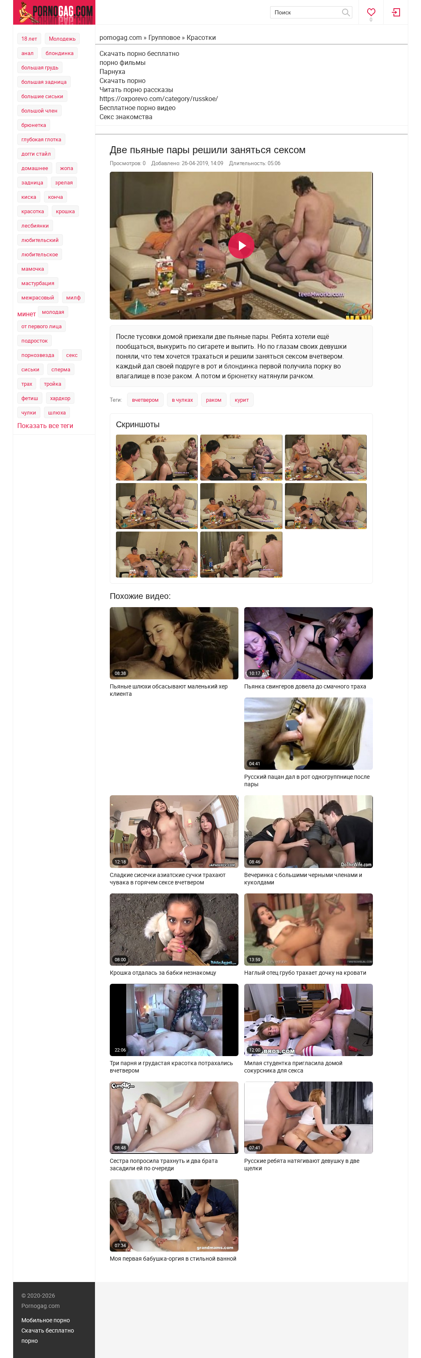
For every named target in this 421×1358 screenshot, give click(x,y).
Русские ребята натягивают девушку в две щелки (301, 1164)
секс (72, 355)
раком (214, 399)
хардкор (60, 398)
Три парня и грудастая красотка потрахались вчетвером (171, 1066)
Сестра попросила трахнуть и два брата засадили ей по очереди (164, 1164)
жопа (66, 168)
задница (32, 182)
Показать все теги (45, 425)
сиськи (30, 369)
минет (26, 313)
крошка (65, 211)
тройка (52, 383)
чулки (28, 412)
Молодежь (62, 38)
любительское (39, 254)
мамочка (32, 268)
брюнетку (242, 375)
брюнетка (33, 125)
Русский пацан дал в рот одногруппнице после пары (307, 780)
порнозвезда (37, 355)
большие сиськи (42, 96)
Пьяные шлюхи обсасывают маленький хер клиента (169, 690)
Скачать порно (122, 80)
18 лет (29, 38)
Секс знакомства (126, 116)
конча (55, 196)
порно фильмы (122, 62)
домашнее (34, 168)
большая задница (44, 81)
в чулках (182, 399)
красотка (32, 211)
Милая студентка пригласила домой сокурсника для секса (293, 1066)
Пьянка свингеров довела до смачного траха (305, 686)
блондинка (60, 53)
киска (28, 196)
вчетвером (145, 399)
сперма (60, 369)
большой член (39, 110)
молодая (53, 311)
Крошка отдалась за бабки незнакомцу (163, 972)
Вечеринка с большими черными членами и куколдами (303, 878)
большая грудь (39, 67)
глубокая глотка (41, 139)
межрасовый (37, 297)
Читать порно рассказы (136, 89)
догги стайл (36, 153)
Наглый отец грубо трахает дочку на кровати (305, 972)
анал (27, 53)
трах (26, 383)
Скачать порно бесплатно (139, 53)
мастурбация (37, 283)
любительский (40, 240)
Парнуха (112, 71)
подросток (34, 340)
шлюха (57, 412)
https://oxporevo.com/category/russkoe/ (158, 98)
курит (242, 399)
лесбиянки (35, 225)
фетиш (29, 398)
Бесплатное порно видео (137, 107)
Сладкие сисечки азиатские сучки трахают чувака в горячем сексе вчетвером (168, 878)
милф (73, 297)
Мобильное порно (45, 1320)
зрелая (64, 182)
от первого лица (41, 326)
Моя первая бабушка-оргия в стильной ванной (173, 1258)
